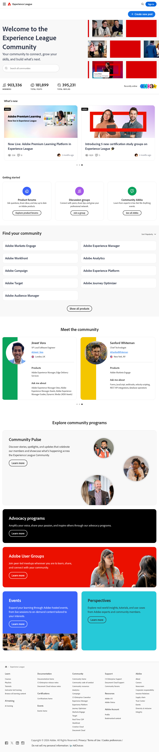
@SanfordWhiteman (119, 352)
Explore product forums (27, 212)
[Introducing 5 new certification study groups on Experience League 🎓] (118, 133)
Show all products (79, 308)
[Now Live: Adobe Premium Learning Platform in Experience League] (41, 133)
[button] (141, 14)
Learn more (18, 463)
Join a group (79, 212)
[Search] (5, 68)
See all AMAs (132, 212)
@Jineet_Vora (37, 352)
